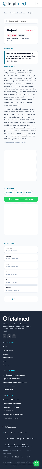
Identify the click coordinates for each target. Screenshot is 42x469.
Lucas (28, 192)
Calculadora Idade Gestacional (15, 382)
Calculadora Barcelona (12, 403)
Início (6, 13)
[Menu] (37, 3)
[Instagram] (9, 336)
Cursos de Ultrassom (11, 400)
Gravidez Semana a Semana (14, 375)
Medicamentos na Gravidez (13, 414)
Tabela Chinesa (9, 386)
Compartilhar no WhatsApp (22, 199)
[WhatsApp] (36, 463)
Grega (21, 35)
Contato (6, 365)
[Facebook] (4, 336)
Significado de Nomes (18, 13)
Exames (6, 354)
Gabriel (9, 192)
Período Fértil (8, 390)
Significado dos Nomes (12, 379)
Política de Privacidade (11, 457)
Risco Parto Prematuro (11, 407)
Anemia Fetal (8, 411)
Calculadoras (8, 358)
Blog (4, 361)
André (19, 192)
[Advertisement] (20, 165)
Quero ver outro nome (22, 299)
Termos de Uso (26, 457)
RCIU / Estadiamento (11, 418)
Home (5, 347)
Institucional (8, 350)
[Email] (14, 336)
